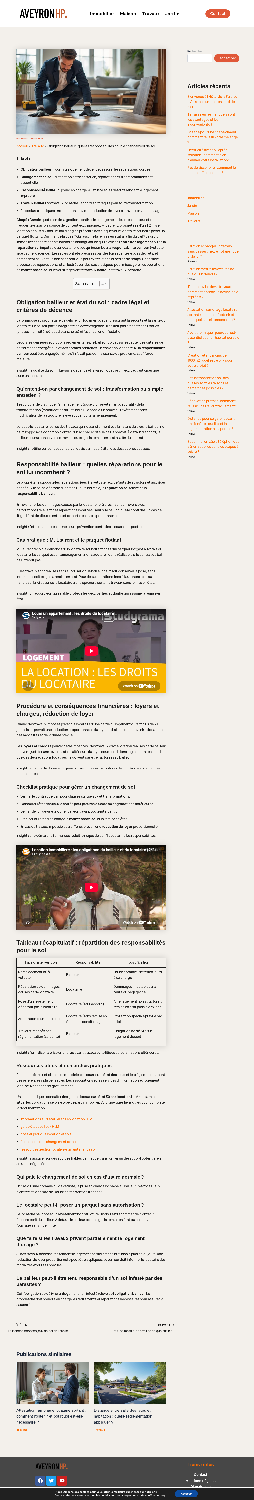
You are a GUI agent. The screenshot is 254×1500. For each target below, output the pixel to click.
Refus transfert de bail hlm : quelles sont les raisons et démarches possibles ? (208, 383)
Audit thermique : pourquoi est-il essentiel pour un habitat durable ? (213, 337)
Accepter (186, 1494)
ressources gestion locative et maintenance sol (58, 1149)
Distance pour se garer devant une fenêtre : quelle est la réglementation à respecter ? (211, 423)
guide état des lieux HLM (39, 1126)
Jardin (172, 14)
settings (161, 1495)
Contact (200, 1475)
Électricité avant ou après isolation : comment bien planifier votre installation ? (208, 155)
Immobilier (102, 14)
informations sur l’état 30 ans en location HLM (56, 1119)
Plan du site (200, 1487)
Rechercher (195, 51)
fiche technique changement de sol (48, 1141)
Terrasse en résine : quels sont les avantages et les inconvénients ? (211, 119)
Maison (128, 14)
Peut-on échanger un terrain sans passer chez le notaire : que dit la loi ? (213, 251)
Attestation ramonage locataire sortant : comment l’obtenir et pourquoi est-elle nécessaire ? (51, 1416)
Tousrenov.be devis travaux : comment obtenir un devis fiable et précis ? (212, 291)
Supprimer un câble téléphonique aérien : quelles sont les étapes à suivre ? (213, 446)
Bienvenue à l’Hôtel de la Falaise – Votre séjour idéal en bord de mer (212, 101)
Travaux (151, 14)
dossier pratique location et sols (45, 1134)
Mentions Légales (201, 1481)
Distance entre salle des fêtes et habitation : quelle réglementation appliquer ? (123, 1416)
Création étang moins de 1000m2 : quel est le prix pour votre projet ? (209, 360)
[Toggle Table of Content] (100, 283)
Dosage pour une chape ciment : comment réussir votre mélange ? (212, 137)
